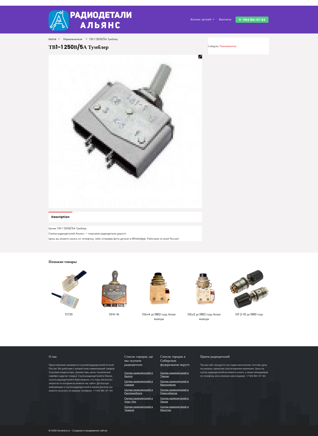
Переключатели (72, 39)
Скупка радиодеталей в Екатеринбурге (138, 391)
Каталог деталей (201, 19)
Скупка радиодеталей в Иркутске (174, 408)
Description (60, 217)
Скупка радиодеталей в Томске (174, 374)
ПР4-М (114, 314)
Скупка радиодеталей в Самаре (138, 383)
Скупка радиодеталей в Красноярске (174, 383)
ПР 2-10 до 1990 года (249, 314)
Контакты (225, 19)
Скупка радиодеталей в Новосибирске (174, 391)
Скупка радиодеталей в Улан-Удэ (138, 399)
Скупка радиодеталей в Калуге (138, 374)
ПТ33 (69, 314)
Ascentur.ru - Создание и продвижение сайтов (82, 430)
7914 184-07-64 (254, 20)
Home (52, 39)
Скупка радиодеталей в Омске (174, 399)
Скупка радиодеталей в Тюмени (138, 408)
